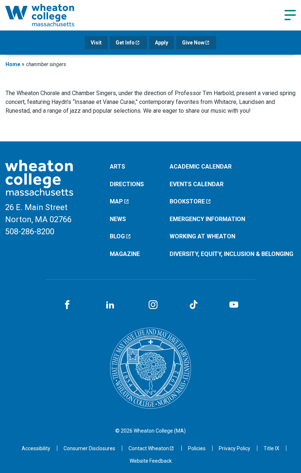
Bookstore (187, 201)
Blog (117, 236)
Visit (96, 43)
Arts (117, 166)
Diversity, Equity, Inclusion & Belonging (231, 253)
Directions (127, 184)
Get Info (125, 43)
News (118, 219)
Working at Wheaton (202, 236)
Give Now (193, 43)
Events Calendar (197, 184)
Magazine (125, 253)
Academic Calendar (201, 166)
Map (116, 201)
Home (13, 64)
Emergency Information (207, 219)
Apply (161, 43)
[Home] (49, 15)
